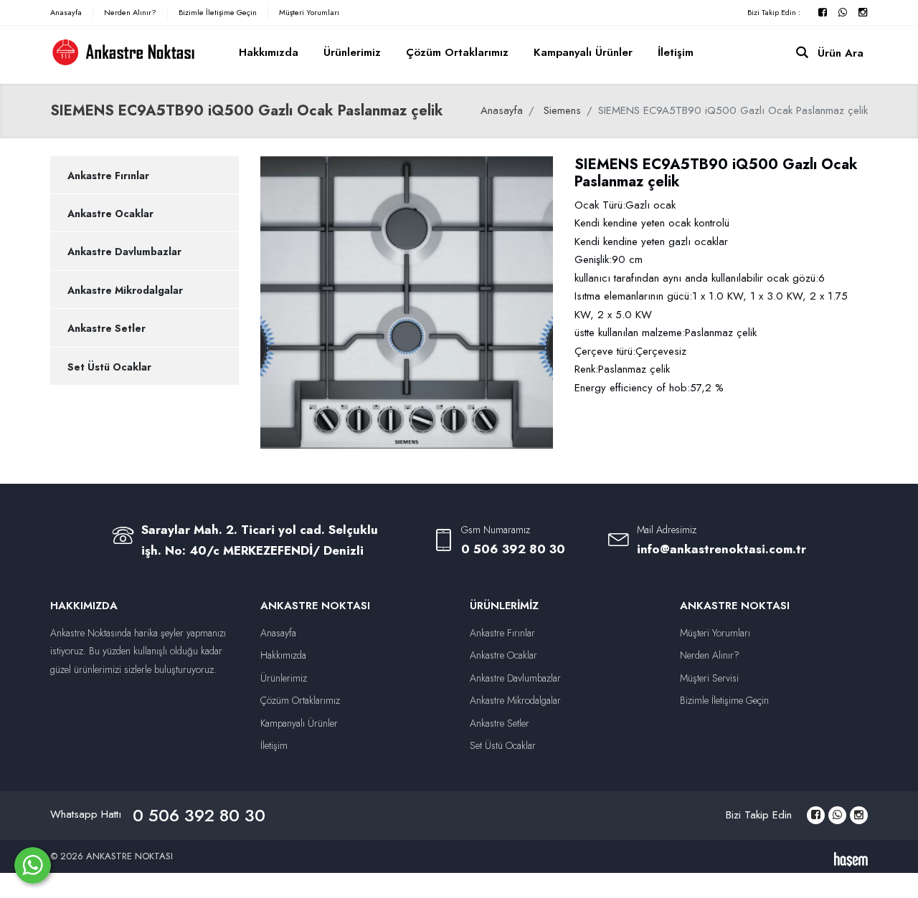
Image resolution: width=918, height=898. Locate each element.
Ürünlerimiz (352, 52)
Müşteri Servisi (709, 678)
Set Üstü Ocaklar (109, 367)
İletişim (676, 52)
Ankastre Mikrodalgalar (125, 290)
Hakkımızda (268, 52)
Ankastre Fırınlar (108, 175)
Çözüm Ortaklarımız (457, 52)
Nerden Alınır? (130, 12)
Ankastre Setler (106, 328)
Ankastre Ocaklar (110, 213)
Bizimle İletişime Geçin (218, 12)
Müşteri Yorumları (309, 12)
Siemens (562, 110)
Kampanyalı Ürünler (583, 52)
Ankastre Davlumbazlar (124, 251)
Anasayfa (66, 12)
